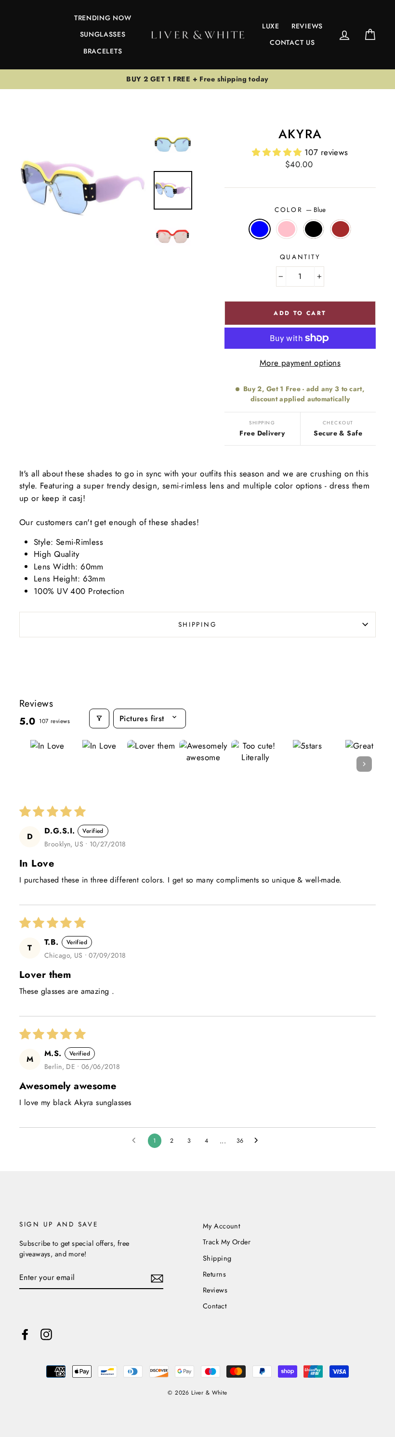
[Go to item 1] (47, 764)
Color (300, 209)
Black (313, 229)
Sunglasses (103, 34)
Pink (286, 229)
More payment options (300, 363)
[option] (197, 79)
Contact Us (292, 42)
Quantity (300, 257)
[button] (278, 152)
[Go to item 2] (99, 764)
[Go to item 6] (307, 764)
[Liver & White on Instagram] (46, 1334)
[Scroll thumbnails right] (364, 764)
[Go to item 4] (203, 764)
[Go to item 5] (255, 764)
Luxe (270, 26)
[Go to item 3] (151, 764)
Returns (214, 1274)
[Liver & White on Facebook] (25, 1334)
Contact (214, 1306)
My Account (221, 1226)
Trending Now (102, 18)
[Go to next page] (258, 1140)
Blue (260, 229)
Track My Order (226, 1242)
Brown (340, 229)
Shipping (197, 624)
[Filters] (99, 718)
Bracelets (102, 51)
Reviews (307, 26)
